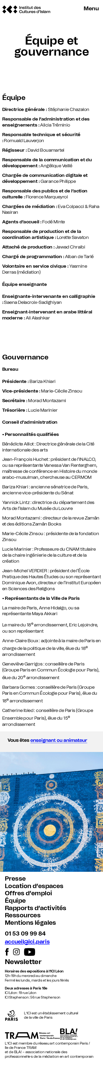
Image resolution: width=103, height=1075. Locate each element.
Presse (15, 879)
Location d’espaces (34, 886)
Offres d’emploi (28, 893)
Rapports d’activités (35, 908)
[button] (51, 741)
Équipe (15, 901)
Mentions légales (30, 923)
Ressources (22, 915)
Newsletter (23, 962)
